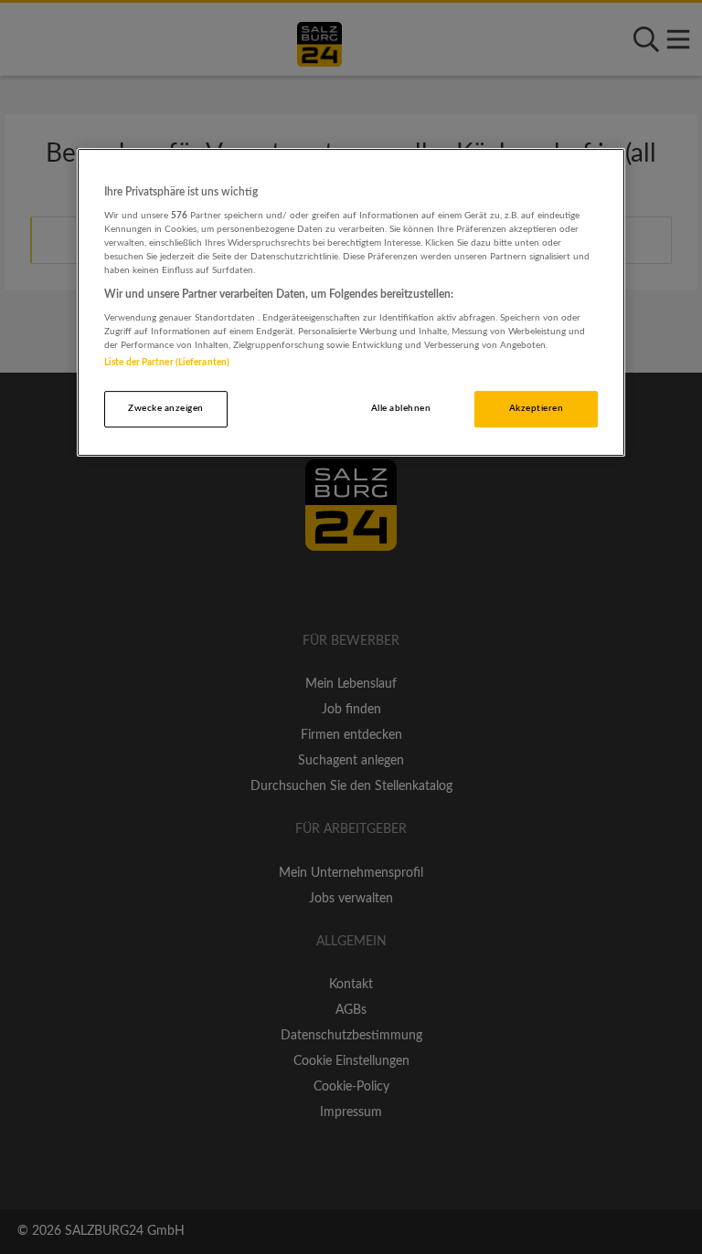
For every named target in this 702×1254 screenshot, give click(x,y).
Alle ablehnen (401, 408)
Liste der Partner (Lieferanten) (166, 362)
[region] (351, 302)
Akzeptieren (536, 408)
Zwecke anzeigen (165, 408)
